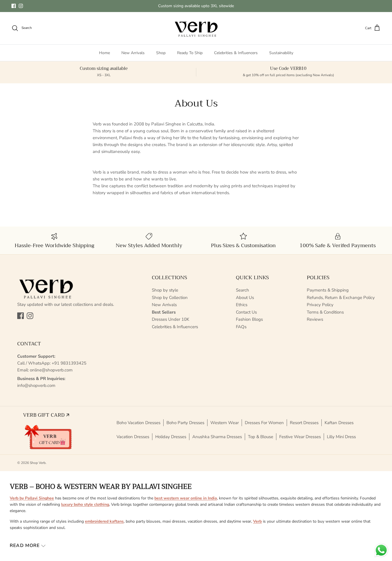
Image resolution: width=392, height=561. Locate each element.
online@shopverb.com (51, 370)
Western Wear (224, 423)
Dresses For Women (264, 423)
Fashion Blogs (249, 319)
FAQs (241, 327)
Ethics (241, 305)
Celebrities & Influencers (236, 53)
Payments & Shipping (328, 290)
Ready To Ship (190, 53)
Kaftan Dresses (339, 423)
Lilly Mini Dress (341, 437)
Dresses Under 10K (170, 319)
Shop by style (165, 290)
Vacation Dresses (133, 437)
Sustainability (281, 53)
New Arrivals (133, 53)
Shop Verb (38, 462)
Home (104, 53)
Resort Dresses (304, 423)
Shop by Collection (170, 297)
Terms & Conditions (325, 312)
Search (242, 290)
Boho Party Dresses (185, 423)
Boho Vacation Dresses (138, 423)
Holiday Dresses (170, 437)
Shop (161, 53)
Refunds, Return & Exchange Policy (341, 297)
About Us (245, 297)
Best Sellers (164, 312)
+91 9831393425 (69, 363)
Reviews (315, 319)
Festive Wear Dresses (300, 437)
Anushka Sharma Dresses (217, 437)
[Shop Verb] (196, 28)
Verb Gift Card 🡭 (46, 415)
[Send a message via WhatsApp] (381, 550)
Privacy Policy (320, 305)
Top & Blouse (260, 437)
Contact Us (246, 312)
